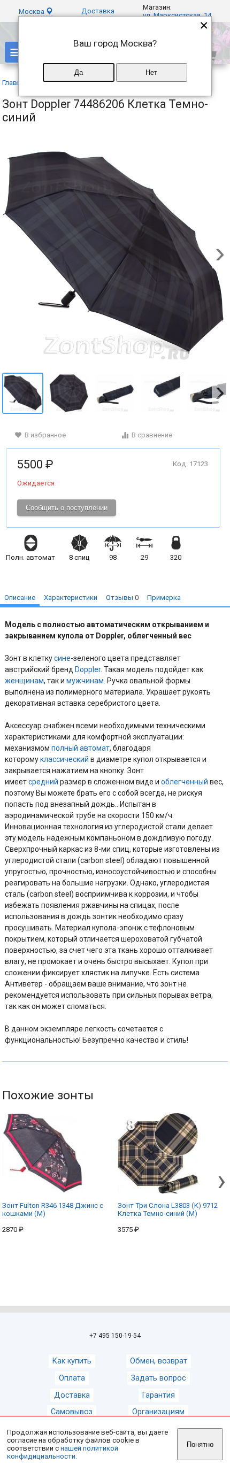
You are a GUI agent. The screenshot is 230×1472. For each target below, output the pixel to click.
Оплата (72, 1378)
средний (43, 781)
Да (78, 72)
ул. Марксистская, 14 (177, 15)
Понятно (200, 1444)
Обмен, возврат (158, 1361)
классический (64, 759)
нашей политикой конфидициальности (62, 1452)
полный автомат (80, 748)
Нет (151, 72)
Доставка (97, 11)
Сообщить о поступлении (67, 508)
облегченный (184, 781)
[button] (220, 255)
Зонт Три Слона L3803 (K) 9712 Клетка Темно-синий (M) (168, 1209)
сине (62, 658)
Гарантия (158, 1395)
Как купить (71, 1361)
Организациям (158, 1411)
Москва (32, 11)
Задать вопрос (158, 1378)
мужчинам (85, 680)
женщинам (24, 680)
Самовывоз (72, 1411)
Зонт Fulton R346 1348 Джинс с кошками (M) (52, 1209)
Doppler (88, 669)
